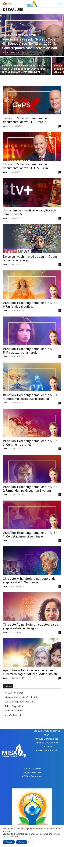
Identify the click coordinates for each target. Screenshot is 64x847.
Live (8, 3)
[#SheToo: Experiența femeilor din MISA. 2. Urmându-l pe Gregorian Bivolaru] (32, 469)
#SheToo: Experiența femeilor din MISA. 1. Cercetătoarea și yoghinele (30, 534)
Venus (5, 53)
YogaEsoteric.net (13, 715)
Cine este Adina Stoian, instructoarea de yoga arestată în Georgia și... (30, 626)
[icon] (4, 4)
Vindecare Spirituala (14, 710)
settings (24, 836)
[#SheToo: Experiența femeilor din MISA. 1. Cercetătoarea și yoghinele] (32, 515)
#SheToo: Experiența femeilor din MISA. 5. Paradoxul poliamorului (30, 350)
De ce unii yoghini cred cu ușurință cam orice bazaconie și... (30, 258)
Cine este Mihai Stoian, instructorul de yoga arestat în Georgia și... (29, 580)
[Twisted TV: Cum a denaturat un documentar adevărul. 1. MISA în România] (32, 146)
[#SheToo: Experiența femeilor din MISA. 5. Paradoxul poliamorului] (32, 331)
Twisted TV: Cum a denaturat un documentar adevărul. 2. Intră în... (26, 120)
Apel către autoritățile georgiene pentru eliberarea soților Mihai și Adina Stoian (30, 672)
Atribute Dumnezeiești (46, 738)
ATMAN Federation (14, 692)
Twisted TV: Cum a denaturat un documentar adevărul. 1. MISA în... (26, 166)
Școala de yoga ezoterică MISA (20, 701)
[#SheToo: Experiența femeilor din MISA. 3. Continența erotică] (32, 423)
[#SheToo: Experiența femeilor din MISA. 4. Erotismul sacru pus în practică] (32, 377)
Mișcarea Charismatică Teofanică (21, 697)
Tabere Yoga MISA (14, 706)
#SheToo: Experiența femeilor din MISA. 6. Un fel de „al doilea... (30, 304)
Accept (9, 842)
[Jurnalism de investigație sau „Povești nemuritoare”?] (32, 192)
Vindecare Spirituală (46, 750)
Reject (21, 842)
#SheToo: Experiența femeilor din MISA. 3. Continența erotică (30, 442)
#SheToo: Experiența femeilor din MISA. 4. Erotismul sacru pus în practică (30, 397)
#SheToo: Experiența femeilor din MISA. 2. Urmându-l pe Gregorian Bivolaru (30, 488)
